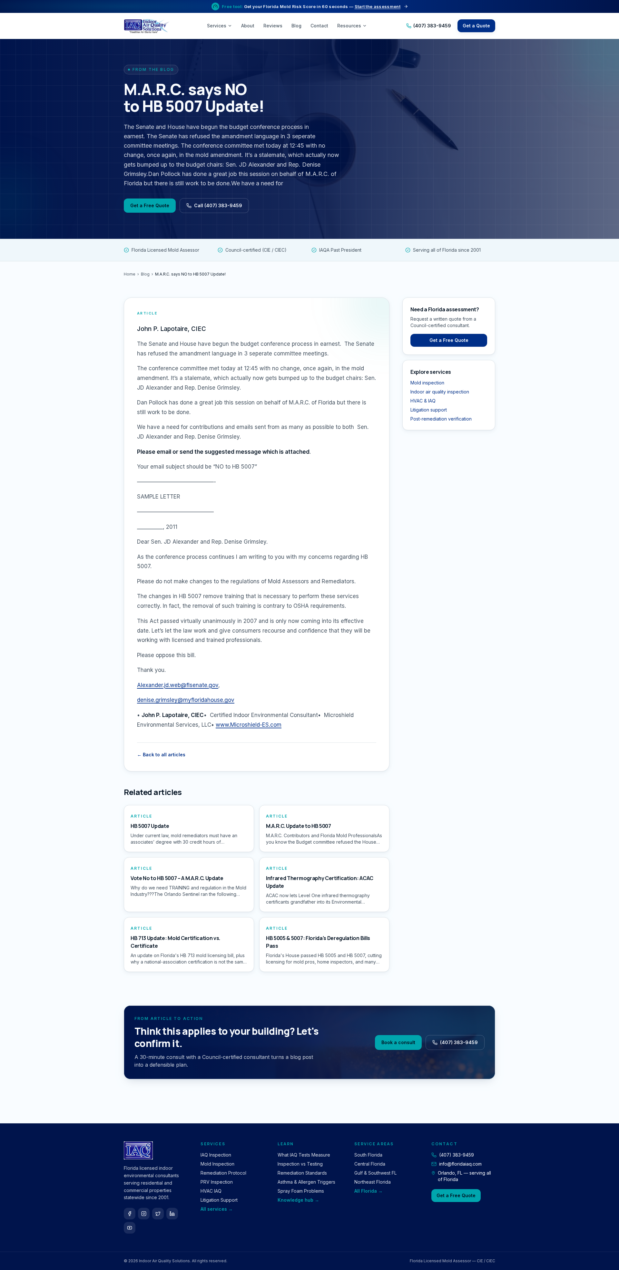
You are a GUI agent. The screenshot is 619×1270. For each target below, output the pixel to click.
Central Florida (369, 1164)
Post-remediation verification (441, 419)
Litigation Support (219, 1200)
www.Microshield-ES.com (248, 725)
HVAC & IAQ (423, 400)
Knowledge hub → (298, 1200)
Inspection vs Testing (300, 1164)
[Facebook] (129, 1213)
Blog (296, 25)
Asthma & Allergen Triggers (306, 1182)
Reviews (272, 25)
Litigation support (428, 409)
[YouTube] (129, 1228)
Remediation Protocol (223, 1173)
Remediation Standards (302, 1173)
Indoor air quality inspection (439, 391)
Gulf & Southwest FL (375, 1173)
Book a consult (398, 1042)
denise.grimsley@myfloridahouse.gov (185, 700)
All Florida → (368, 1191)
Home (129, 274)
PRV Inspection (217, 1182)
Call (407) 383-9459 (218, 205)
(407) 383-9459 (432, 25)
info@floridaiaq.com (460, 1164)
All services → (217, 1209)
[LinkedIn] (172, 1213)
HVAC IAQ (211, 1191)
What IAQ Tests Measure (304, 1155)
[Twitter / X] (158, 1213)
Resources (349, 25)
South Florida (368, 1155)
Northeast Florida (372, 1182)
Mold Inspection (217, 1164)
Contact (319, 25)
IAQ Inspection (216, 1155)
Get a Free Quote (149, 205)
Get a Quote (476, 25)
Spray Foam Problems (301, 1191)
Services (216, 25)
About (247, 25)
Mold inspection (427, 382)
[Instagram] (144, 1213)
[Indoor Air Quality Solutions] (148, 26)
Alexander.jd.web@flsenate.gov (177, 685)
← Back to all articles (161, 754)
